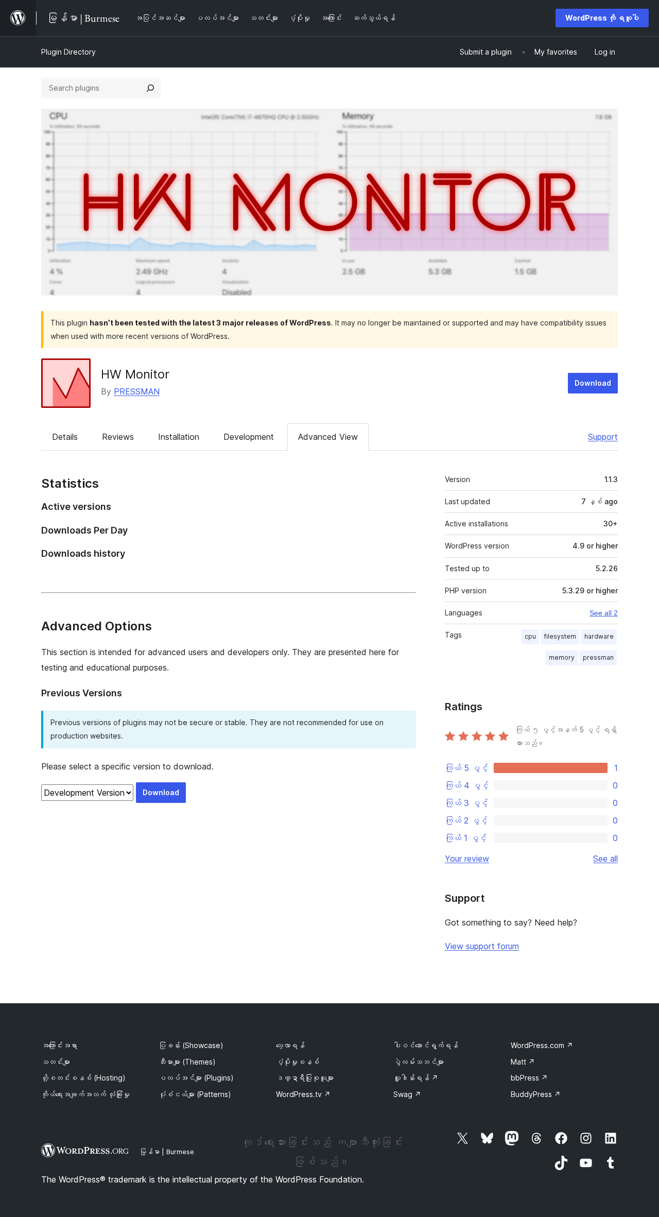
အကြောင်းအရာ (59, 1045)
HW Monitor (135, 374)
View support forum (482, 946)
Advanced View (328, 437)
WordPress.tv (303, 1094)
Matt (523, 1061)
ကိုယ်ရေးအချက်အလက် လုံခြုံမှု (85, 1094)
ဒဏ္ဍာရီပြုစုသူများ (305, 1077)
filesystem (560, 636)
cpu (530, 636)
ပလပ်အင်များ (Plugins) (196, 1077)
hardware (599, 636)
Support (603, 437)
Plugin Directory (68, 51)
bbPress (529, 1077)
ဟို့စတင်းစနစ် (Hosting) (83, 1077)
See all (605, 858)
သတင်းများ (55, 1061)
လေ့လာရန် (290, 1045)
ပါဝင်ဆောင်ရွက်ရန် (425, 1045)
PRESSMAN (137, 391)
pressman (598, 657)
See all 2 (603, 613)
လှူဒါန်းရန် (415, 1077)
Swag (407, 1094)
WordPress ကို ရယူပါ (602, 17)
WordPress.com (542, 1045)
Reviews (118, 437)
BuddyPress (536, 1094)
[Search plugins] (150, 88)
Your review (467, 858)
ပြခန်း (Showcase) (191, 1045)
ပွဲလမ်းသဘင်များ (418, 1061)
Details (65, 437)
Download (593, 383)
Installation (178, 437)
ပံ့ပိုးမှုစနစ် (297, 1061)
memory (562, 657)
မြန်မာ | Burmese (167, 1151)
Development (248, 437)
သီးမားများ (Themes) (187, 1061)
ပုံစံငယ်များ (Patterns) (195, 1094)
